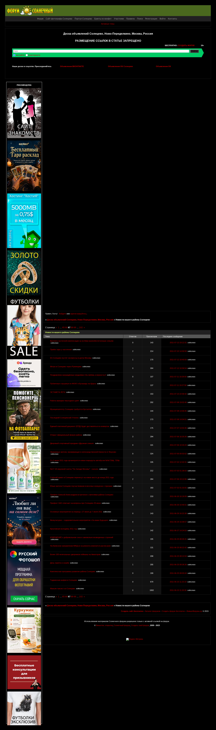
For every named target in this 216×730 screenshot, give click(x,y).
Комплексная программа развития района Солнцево (72, 571)
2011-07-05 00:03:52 (178, 454)
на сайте (20, 55)
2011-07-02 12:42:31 (178, 462)
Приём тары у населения (61, 349)
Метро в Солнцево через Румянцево (66, 367)
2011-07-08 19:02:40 (178, 402)
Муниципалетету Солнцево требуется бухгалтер (71, 409)
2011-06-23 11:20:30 (178, 590)
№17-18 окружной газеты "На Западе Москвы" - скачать (74, 469)
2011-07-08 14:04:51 (178, 419)
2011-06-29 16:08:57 (178, 522)
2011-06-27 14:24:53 (178, 530)
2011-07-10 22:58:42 (178, 394)
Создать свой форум (140, 625)
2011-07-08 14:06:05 (178, 411)
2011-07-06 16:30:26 (178, 437)
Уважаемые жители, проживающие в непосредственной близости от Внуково (83, 452)
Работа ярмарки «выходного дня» (64, 401)
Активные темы (107, 24)
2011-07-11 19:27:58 (178, 385)
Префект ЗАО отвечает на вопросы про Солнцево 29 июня (75, 503)
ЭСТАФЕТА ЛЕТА (57, 392)
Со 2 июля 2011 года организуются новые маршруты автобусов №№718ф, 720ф (84, 460)
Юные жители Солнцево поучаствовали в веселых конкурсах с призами (81, 486)
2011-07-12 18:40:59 (178, 360)
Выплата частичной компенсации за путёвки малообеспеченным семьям (81, 341)
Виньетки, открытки (104, 625)
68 (72, 327)
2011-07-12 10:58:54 (178, 368)
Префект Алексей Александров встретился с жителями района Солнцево (81, 495)
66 (66, 327)
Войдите (62, 314)
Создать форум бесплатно (173, 611)
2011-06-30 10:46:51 (178, 505)
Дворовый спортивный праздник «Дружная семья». (72, 443)
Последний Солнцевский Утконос (64, 418)
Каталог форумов (152, 611)
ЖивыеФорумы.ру (194, 611)
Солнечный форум (122, 625)
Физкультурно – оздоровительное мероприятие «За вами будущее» (79, 520)
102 (81, 327)
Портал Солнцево (83, 19)
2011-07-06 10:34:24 (178, 445)
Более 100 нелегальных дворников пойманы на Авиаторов (75, 554)
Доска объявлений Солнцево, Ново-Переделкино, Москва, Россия (80, 320)
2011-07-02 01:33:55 (178, 488)
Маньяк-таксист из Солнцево (62, 589)
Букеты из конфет (103, 19)
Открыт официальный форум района (66, 435)
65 (63, 327)
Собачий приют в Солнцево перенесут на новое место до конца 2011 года (82, 477)
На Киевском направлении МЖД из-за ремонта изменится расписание (80, 546)
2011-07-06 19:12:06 (178, 479)
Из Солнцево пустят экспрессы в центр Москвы (70, 358)
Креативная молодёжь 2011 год (63, 529)
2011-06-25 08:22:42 (178, 547)
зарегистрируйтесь (78, 314)
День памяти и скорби (59, 563)
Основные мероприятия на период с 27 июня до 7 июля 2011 (76, 512)
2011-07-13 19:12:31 (178, 343)
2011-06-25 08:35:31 (178, 539)
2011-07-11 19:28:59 (178, 377)
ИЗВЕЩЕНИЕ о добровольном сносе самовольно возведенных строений (81, 537)
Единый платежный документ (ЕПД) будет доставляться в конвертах (79, 426)
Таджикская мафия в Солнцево (63, 580)
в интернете (34, 55)
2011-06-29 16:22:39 (178, 513)
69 (75, 327)
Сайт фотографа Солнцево (59, 19)
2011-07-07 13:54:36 (178, 428)
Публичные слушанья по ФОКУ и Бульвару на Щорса (73, 384)
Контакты (172, 19)
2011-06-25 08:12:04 (178, 556)
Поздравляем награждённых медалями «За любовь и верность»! (78, 375)
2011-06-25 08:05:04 (178, 573)
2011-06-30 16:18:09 (178, 496)
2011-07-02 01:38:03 (178, 471)
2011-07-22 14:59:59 (178, 351)
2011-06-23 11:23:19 (178, 582)
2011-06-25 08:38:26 (178, 565)
